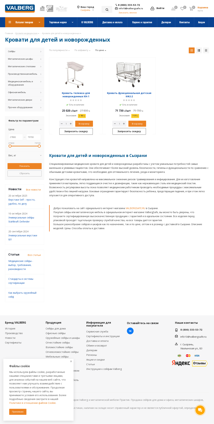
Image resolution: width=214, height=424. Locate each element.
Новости (10, 337)
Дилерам (91, 350)
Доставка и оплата (97, 340)
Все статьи (34, 255)
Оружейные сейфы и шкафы (63, 337)
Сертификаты (13, 342)
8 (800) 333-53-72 (129, 5)
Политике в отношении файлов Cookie (32, 402)
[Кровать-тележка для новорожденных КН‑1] (75, 75)
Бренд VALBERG (15, 322)
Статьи (90, 364)
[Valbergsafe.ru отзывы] (189, 363)
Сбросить (25, 173)
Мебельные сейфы (57, 356)
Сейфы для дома (56, 328)
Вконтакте (130, 331)
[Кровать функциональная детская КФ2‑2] (129, 75)
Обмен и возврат (96, 345)
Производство (14, 333)
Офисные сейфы (56, 333)
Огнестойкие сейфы (58, 342)
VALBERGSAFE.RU (135, 208)
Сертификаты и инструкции (103, 336)
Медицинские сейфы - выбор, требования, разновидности (20, 265)
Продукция (53, 322)
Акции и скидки (95, 359)
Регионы (91, 354)
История (10, 328)
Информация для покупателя (98, 324)
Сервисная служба (97, 331)
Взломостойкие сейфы (59, 347)
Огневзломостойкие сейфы (62, 351)
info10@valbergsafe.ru (131, 8)
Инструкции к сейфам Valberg (104, 369)
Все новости (33, 189)
